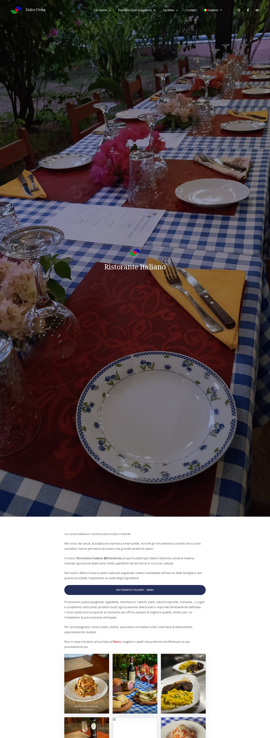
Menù (117, 642)
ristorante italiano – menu (135, 589)
